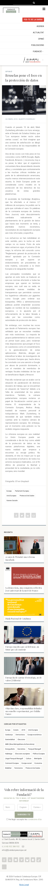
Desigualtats (10, 749)
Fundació (37, 51)
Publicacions (37, 45)
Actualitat (38, 33)
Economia (38, 763)
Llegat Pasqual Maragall (14, 759)
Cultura (28, 759)
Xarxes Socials (12, 500)
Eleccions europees (22, 754)
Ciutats (16, 730)
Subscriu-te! (24, 815)
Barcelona (21, 749)
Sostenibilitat (10, 739)
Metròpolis (38, 759)
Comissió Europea (12, 763)
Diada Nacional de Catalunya (18, 618)
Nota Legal (24, 884)
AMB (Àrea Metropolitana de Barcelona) (19, 744)
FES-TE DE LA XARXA (33, 19)
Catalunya (9, 735)
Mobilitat (8, 768)
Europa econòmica (34, 735)
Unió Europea (11, 496)
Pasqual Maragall (34, 749)
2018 (23, 730)
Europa (9, 491)
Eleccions (21, 739)
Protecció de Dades (27, 496)
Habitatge (8, 754)
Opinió (41, 39)
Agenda (40, 26)
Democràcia (20, 735)
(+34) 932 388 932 (11, 846)
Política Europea (39, 754)
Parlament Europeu (22, 491)
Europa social (27, 763)
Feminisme (18, 768)
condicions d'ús (35, 819)
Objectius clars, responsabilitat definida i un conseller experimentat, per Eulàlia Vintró (23, 711)
